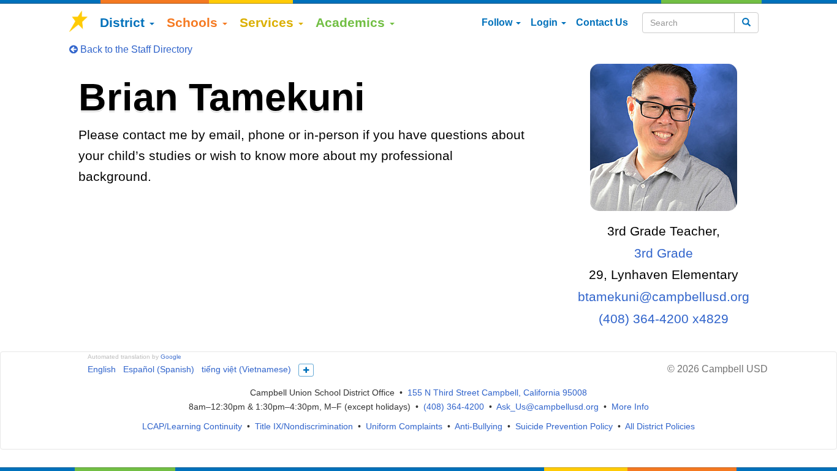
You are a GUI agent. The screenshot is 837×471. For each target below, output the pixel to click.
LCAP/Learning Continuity (192, 426)
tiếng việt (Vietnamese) (246, 369)
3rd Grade (663, 253)
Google (171, 356)
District (124, 22)
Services (268, 22)
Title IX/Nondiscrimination (304, 426)
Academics (352, 22)
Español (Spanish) (158, 369)
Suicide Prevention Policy (564, 426)
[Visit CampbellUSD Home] (78, 22)
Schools (194, 22)
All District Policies (660, 426)
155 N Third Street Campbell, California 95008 (497, 392)
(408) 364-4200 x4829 (664, 319)
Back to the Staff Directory (135, 49)
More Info (630, 407)
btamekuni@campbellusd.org (663, 296)
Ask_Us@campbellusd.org (547, 407)
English (102, 369)
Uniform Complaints (404, 426)
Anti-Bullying (478, 426)
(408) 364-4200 (453, 407)
